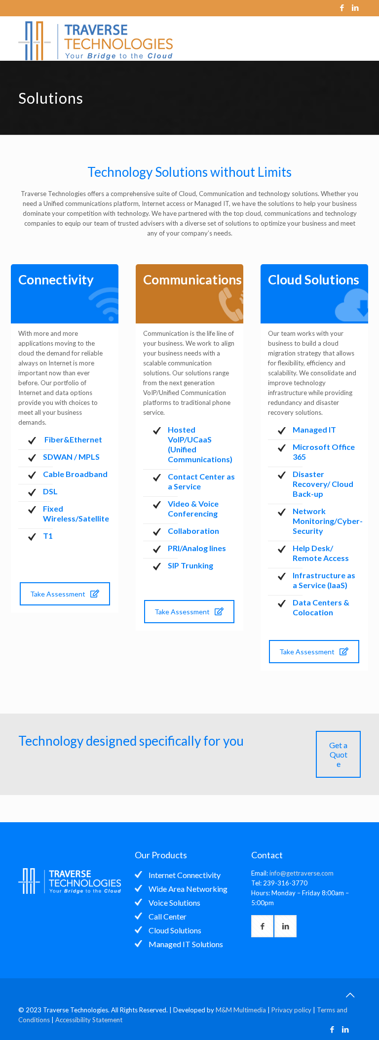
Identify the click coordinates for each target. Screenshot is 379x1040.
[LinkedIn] (355, 7)
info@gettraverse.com (301, 873)
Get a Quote (338, 754)
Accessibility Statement (88, 1020)
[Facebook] (342, 7)
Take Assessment (57, 594)
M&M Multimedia (241, 1010)
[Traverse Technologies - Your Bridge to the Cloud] (100, 38)
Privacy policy (291, 1010)
